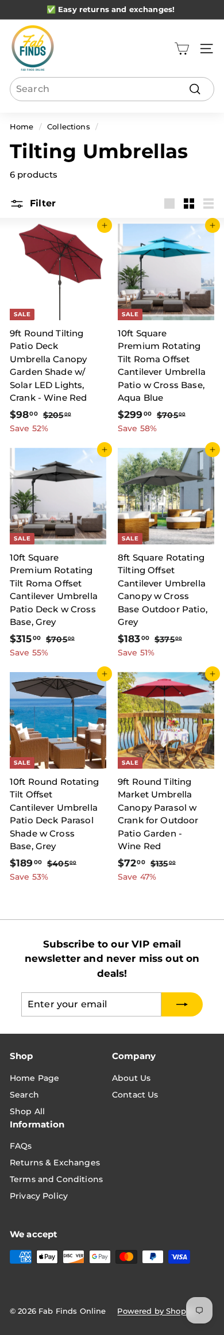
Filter (41, 203)
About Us (131, 1078)
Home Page (34, 1078)
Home (22, 126)
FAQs (21, 1146)
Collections (68, 126)
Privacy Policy (39, 1196)
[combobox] (112, 89)
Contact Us (135, 1095)
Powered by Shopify (156, 1310)
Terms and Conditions (56, 1179)
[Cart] (181, 49)
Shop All (27, 1111)
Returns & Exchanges (55, 1162)
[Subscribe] (182, 1004)
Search (24, 1095)
